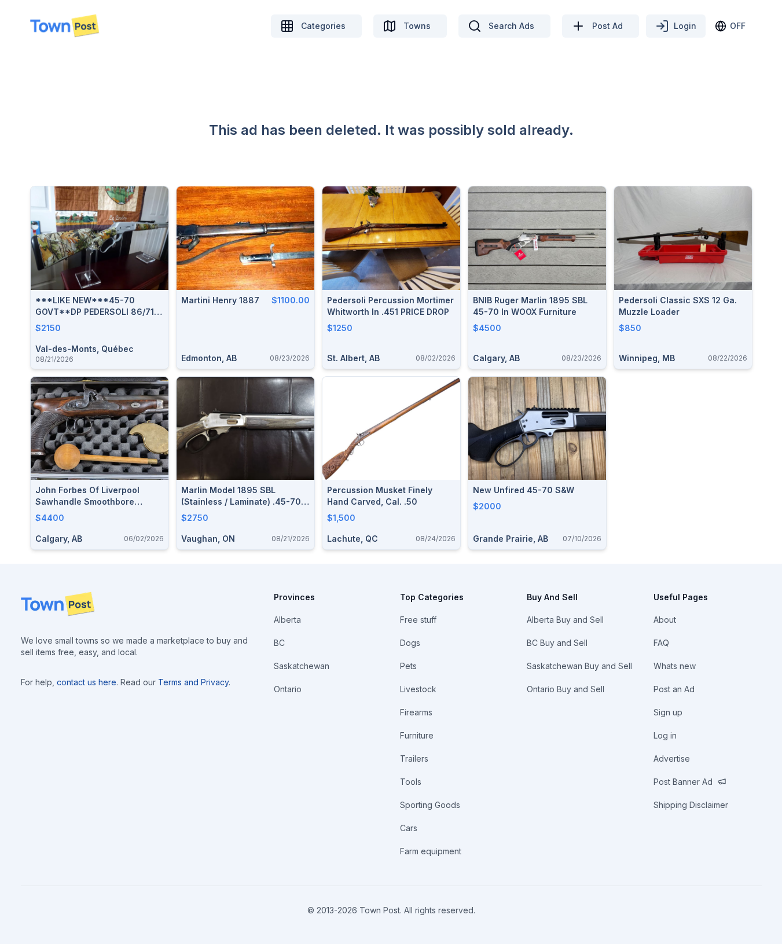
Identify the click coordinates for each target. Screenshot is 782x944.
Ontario (288, 689)
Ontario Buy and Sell (565, 689)
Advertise (671, 758)
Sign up (667, 712)
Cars (408, 828)
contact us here (86, 682)
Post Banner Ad (683, 782)
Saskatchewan (301, 666)
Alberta (287, 620)
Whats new (674, 666)
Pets (408, 666)
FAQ (661, 643)
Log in (665, 735)
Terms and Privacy (193, 682)
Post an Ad (674, 689)
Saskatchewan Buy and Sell (579, 666)
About (664, 620)
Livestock (418, 689)
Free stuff (418, 620)
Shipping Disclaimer (690, 805)
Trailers (414, 758)
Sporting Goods (430, 805)
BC (279, 643)
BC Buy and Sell (557, 643)
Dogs (410, 643)
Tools (410, 782)
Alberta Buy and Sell (565, 620)
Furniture (417, 735)
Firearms (416, 712)
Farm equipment (430, 851)
